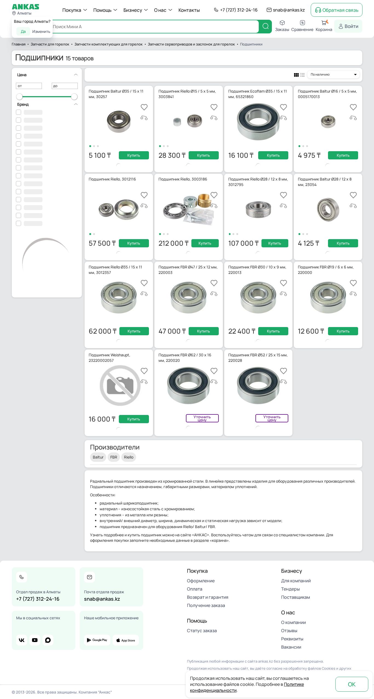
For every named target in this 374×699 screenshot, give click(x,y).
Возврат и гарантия (207, 597)
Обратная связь (340, 10)
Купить (133, 155)
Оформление (201, 581)
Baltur (98, 457)
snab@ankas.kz (289, 10)
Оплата (194, 589)
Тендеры (290, 589)
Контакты (189, 10)
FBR (113, 457)
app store (126, 640)
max (47, 640)
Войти (351, 26)
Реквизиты (292, 639)
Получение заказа (206, 605)
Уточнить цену (202, 418)
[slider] (19, 97)
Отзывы (289, 631)
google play (97, 640)
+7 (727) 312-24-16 (239, 10)
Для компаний (296, 581)
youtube (34, 640)
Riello (128, 457)
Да (23, 31)
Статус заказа (202, 631)
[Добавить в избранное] (144, 107)
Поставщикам (295, 597)
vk (21, 640)
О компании (293, 622)
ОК (352, 684)
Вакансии (291, 647)
